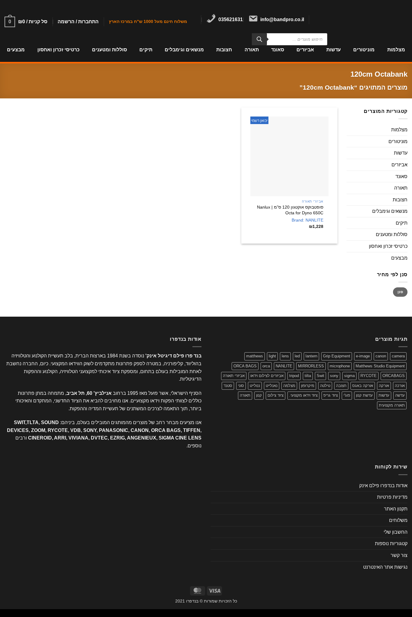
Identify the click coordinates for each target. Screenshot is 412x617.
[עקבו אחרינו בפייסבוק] (326, 19)
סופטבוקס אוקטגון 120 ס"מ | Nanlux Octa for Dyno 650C (290, 210)
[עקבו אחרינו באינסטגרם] (318, 19)
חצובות (224, 49)
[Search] (259, 39)
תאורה (251, 49)
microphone (340, 366)
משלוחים (398, 520)
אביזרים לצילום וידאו (267, 375)
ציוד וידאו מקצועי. (303, 395)
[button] (78, 21)
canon (381, 356)
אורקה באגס (362, 385)
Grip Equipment (336, 356)
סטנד (227, 385)
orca (266, 366)
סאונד (277, 49)
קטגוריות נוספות (391, 543)
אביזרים (305, 49)
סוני (241, 385)
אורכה (400, 385)
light (272, 356)
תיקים (145, 49)
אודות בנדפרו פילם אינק (383, 485)
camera (398, 356)
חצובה (341, 385)
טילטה (325, 385)
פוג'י (347, 395)
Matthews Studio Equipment (380, 366)
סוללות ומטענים (109, 49)
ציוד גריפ (330, 395)
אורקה (384, 385)
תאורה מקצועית (392, 405)
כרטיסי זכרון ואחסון (58, 49)
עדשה (400, 395)
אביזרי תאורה (234, 375)
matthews (254, 356)
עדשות (333, 49)
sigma (349, 375)
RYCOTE (368, 375)
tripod (294, 375)
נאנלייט (271, 385)
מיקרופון (307, 385)
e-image (363, 356)
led (297, 356)
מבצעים (16, 49)
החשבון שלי (395, 532)
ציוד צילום (276, 395)
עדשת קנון (364, 395)
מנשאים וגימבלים (184, 49)
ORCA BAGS (245, 366)
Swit (320, 375)
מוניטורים (364, 49)
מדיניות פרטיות (392, 497)
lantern (311, 356)
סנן (400, 292)
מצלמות (396, 49)
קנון (259, 395)
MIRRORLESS (311, 366)
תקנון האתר (395, 508)
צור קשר (399, 555)
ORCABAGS (393, 375)
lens (285, 356)
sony (334, 375)
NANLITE (284, 366)
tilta (308, 375)
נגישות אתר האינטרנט (385, 567)
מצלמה (289, 385)
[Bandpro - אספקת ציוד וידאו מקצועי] (373, 18)
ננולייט (255, 385)
